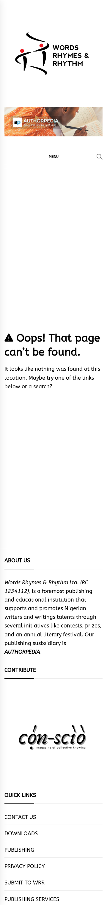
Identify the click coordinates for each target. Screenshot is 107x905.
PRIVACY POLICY (24, 866)
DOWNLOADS (21, 833)
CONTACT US (20, 817)
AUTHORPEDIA (22, 652)
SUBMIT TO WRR (24, 882)
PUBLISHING (19, 850)
